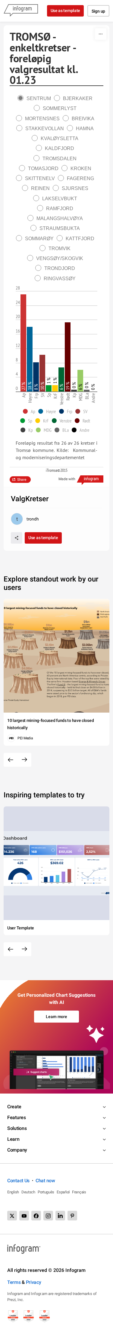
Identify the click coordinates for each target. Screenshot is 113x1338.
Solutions (17, 1128)
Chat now (45, 1180)
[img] (23, 342)
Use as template (65, 10)
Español (63, 1192)
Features (16, 1117)
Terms (14, 1282)
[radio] (35, 98)
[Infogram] (21, 10)
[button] (30, 411)
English (13, 1192)
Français (79, 1192)
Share (21, 479)
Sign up (98, 11)
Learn (13, 1139)
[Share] (16, 538)
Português (46, 1192)
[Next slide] (24, 760)
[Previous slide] (10, 760)
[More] (100, 34)
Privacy (33, 1282)
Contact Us (18, 1180)
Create (14, 1106)
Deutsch (28, 1192)
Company (17, 1150)
